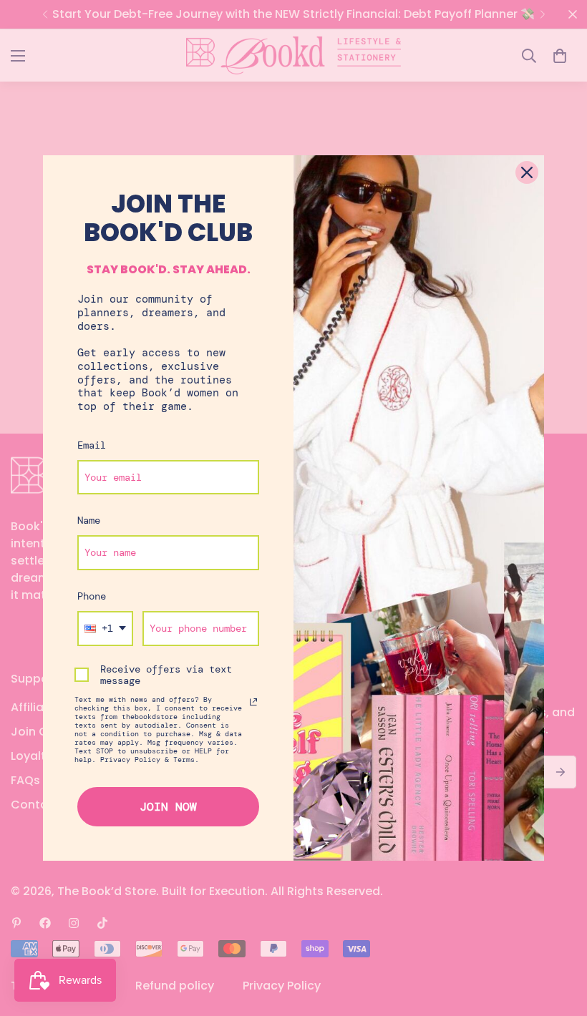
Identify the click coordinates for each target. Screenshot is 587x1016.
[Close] (527, 172)
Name (88, 520)
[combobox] (105, 628)
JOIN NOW (168, 806)
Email (91, 445)
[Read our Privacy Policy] (253, 701)
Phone (91, 596)
